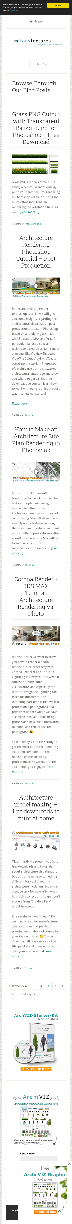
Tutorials (30, 415)
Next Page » (27, 995)
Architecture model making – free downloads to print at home (36, 808)
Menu (39, 21)
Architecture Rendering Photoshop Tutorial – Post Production (36, 251)
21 (14, 994)
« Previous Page (17, 987)
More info (15, 10)
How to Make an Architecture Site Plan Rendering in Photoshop (36, 439)
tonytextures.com (38, 41)
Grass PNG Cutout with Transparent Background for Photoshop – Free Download (36, 127)
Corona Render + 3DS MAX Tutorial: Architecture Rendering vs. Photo (36, 596)
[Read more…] (29, 212)
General (29, 968)
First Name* (27, 1153)
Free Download (33, 224)
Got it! (58, 5)
